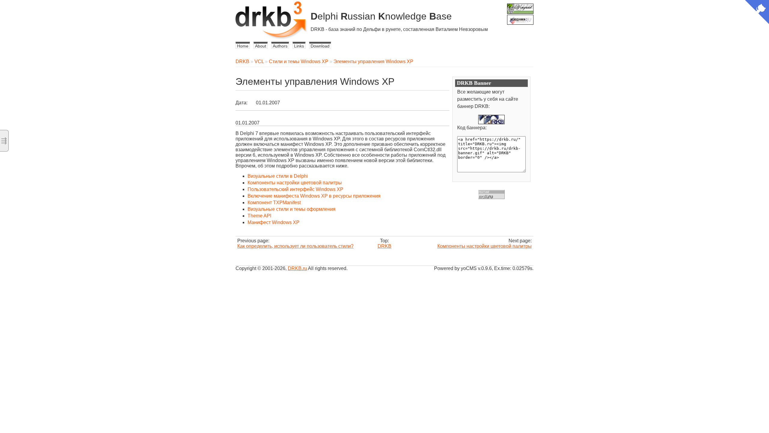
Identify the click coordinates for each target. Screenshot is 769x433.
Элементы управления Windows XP (373, 61)
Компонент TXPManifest (274, 202)
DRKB (242, 61)
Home (242, 46)
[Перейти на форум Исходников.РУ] (520, 17)
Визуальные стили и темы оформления (292, 209)
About (260, 46)
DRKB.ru (297, 268)
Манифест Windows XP (273, 222)
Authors (280, 46)
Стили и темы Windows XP (298, 61)
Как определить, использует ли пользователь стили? (295, 246)
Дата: (242, 102)
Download (320, 46)
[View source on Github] (757, 12)
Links (299, 46)
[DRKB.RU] (491, 119)
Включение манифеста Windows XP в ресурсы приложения (314, 195)
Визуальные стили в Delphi (278, 176)
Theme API (259, 215)
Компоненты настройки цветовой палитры (295, 182)
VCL (259, 61)
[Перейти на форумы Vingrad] (520, 6)
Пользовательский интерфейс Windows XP (295, 189)
